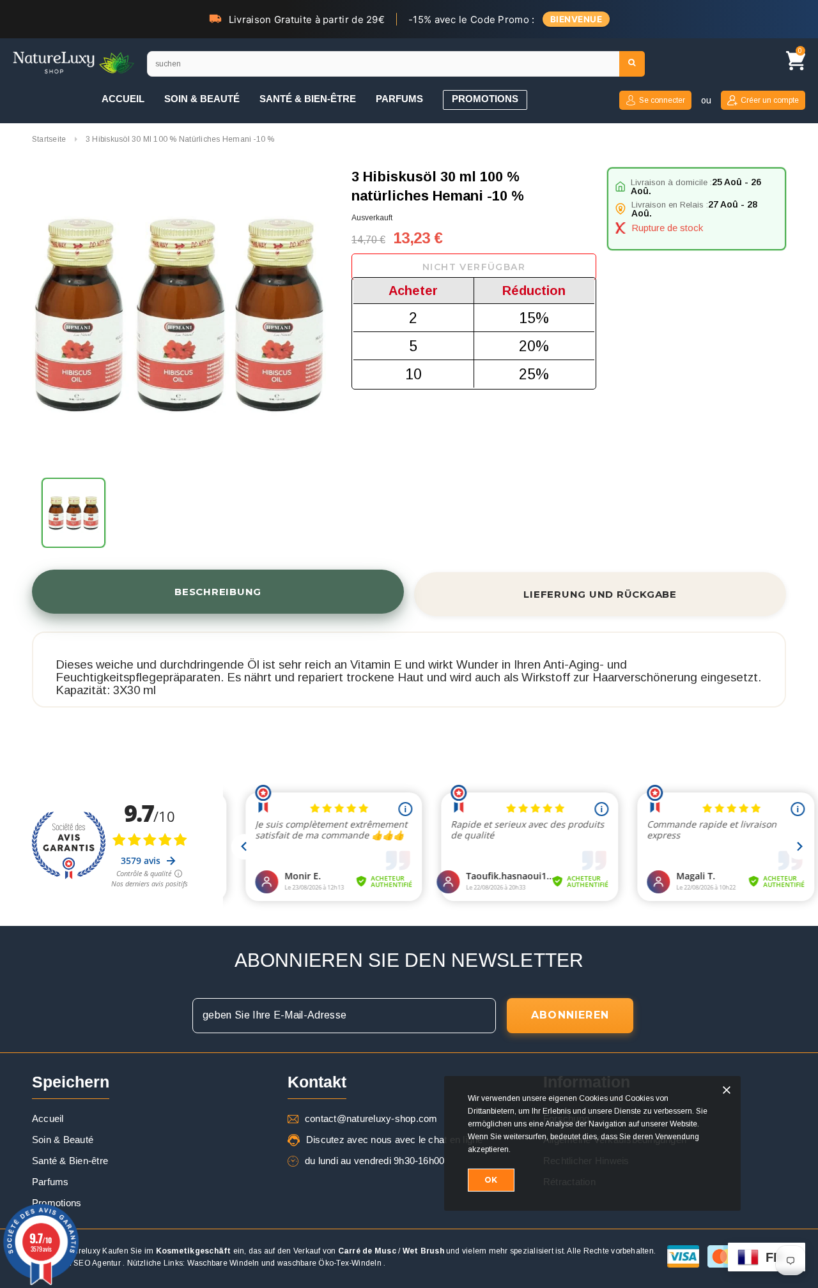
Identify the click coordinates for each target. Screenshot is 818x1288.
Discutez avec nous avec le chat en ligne (394, 1139)
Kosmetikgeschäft (193, 1250)
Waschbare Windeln (223, 1263)
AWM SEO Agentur (86, 1263)
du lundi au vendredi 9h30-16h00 (374, 1160)
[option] (179, 316)
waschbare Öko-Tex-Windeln (329, 1263)
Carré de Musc (367, 1250)
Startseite (49, 139)
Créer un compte (770, 100)
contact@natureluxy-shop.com (371, 1118)
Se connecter (662, 100)
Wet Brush (423, 1250)
